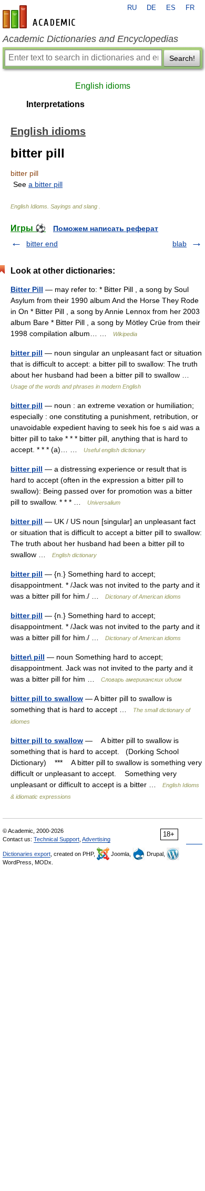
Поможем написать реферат (105, 228)
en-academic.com (40, 16)
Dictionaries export (26, 854)
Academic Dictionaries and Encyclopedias (90, 39)
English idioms (102, 85)
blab (179, 243)
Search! (182, 58)
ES (171, 8)
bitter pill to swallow (47, 698)
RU (132, 8)
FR (190, 8)
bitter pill (27, 353)
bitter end (42, 243)
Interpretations (55, 104)
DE (151, 8)
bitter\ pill (28, 657)
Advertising (96, 839)
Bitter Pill (27, 289)
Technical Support (56, 839)
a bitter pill (45, 184)
